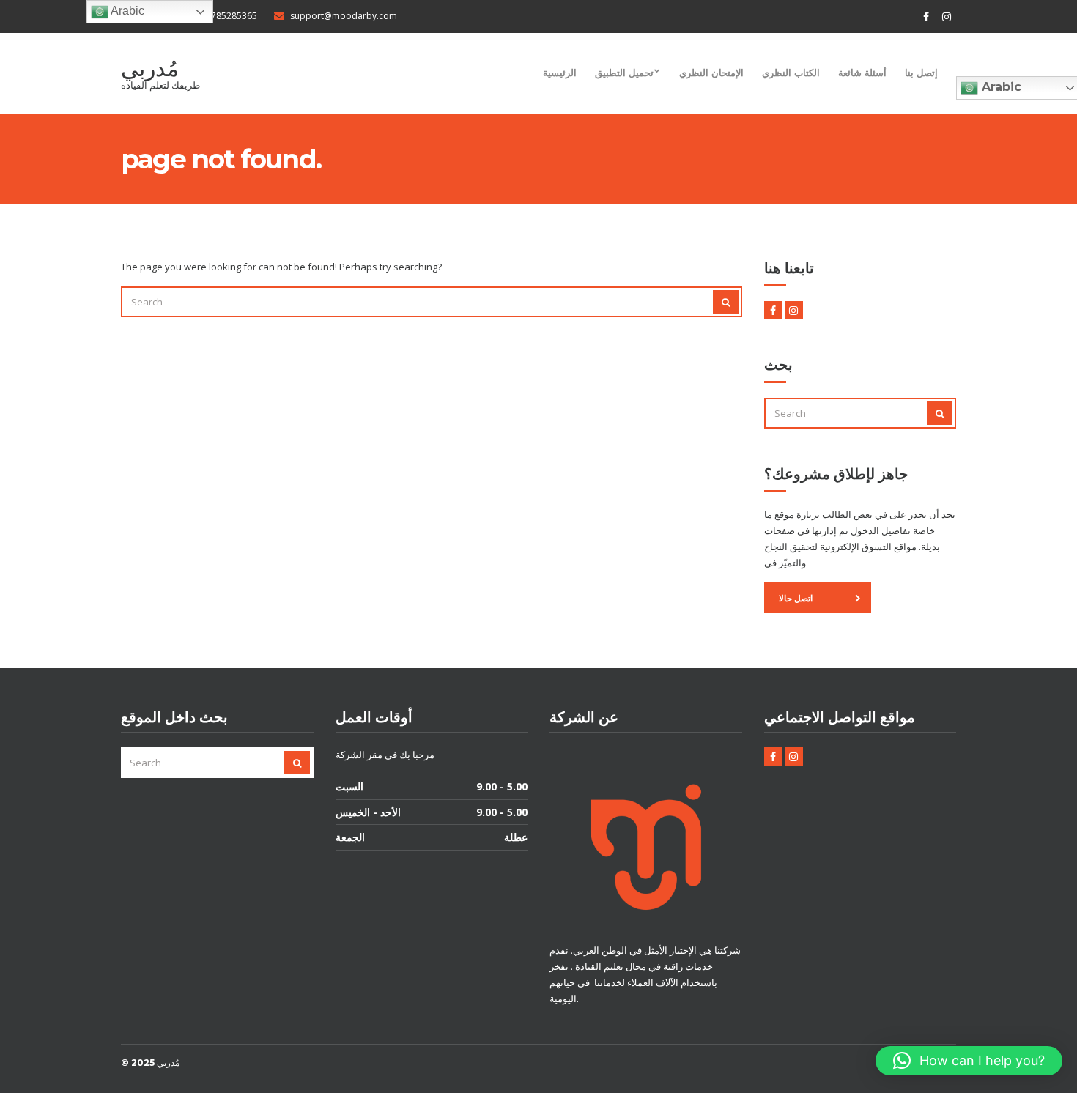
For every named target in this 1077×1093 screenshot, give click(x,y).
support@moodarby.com (343, 16)
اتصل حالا (796, 598)
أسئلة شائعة (862, 72)
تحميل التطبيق (624, 72)
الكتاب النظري (791, 72)
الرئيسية (560, 72)
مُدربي (150, 68)
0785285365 (231, 16)
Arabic (126, 10)
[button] (969, 1060)
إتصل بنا (921, 72)
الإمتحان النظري (711, 72)
